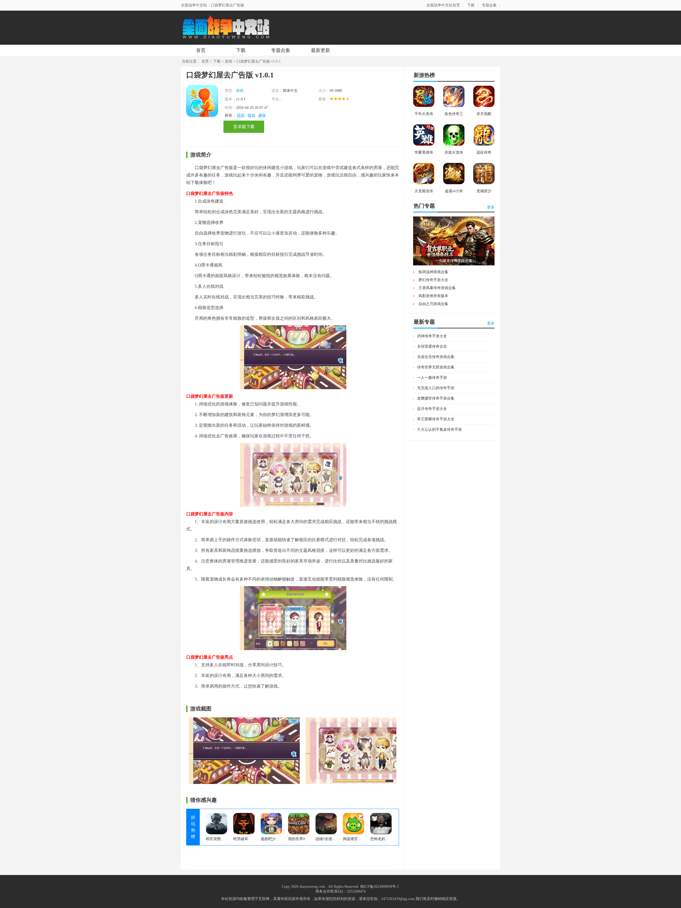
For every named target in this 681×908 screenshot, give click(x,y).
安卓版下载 (244, 126)
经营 (240, 115)
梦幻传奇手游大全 (433, 280)
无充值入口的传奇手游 (435, 388)
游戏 (228, 61)
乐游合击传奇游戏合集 (435, 357)
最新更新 (320, 50)
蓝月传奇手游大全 (432, 409)
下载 (471, 5)
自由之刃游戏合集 (433, 304)
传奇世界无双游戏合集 (435, 367)
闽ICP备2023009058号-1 (379, 887)
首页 (201, 50)
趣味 (262, 115)
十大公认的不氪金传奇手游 (439, 430)
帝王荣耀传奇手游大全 (435, 419)
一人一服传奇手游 (432, 378)
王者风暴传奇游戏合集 (437, 288)
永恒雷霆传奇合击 (432, 346)
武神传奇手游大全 (432, 336)
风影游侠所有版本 (433, 296)
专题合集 (489, 5)
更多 (491, 207)
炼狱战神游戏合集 (433, 272)
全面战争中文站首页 (443, 5)
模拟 (251, 115)
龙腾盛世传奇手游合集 (435, 398)
